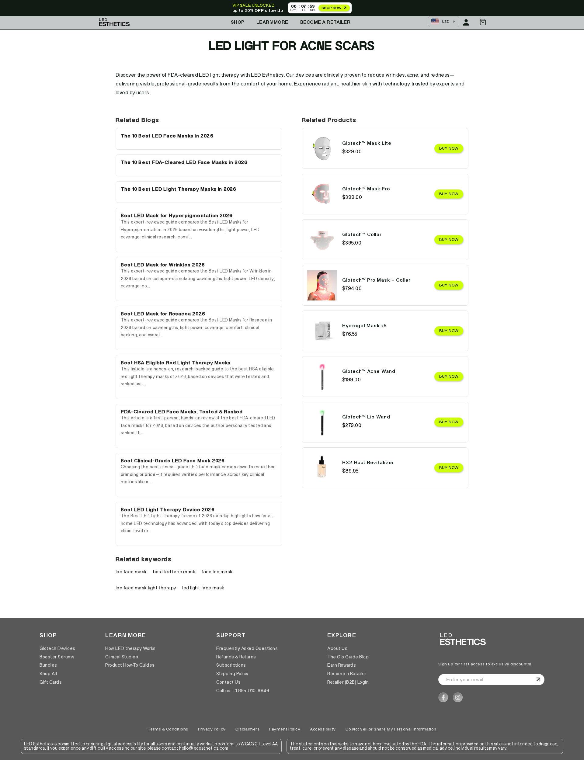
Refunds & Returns (236, 657)
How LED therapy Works (130, 648)
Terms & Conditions (168, 729)
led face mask (131, 571)
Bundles (48, 665)
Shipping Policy (232, 673)
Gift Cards (51, 682)
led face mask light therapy (146, 588)
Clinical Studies (121, 657)
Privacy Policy (212, 729)
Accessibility (323, 729)
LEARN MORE (272, 22)
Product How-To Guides (130, 665)
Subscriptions (231, 665)
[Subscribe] (538, 679)
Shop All (48, 673)
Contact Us (228, 682)
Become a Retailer (347, 673)
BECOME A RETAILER (325, 22)
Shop (238, 22)
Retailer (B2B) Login (348, 682)
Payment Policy (284, 729)
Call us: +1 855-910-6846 (242, 690)
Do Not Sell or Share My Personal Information (391, 729)
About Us (337, 648)
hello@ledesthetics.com (203, 748)
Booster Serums (57, 657)
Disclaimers (247, 729)
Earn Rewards (341, 665)
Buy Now (448, 148)
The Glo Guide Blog (348, 657)
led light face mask (203, 588)
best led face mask (174, 571)
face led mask (217, 571)
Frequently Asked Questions (247, 648)
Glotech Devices (57, 648)
